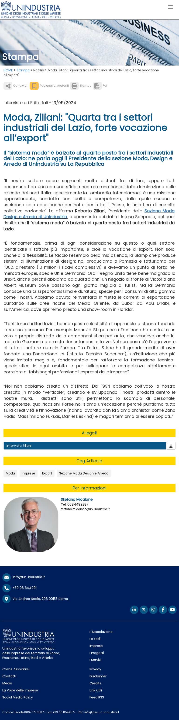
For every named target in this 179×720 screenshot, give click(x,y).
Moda (10, 473)
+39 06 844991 (24, 587)
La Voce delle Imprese (20, 690)
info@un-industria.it (28, 577)
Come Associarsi (15, 669)
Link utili (96, 690)
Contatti (9, 676)
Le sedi (95, 638)
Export (47, 473)
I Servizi (95, 660)
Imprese (28, 473)
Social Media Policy (17, 697)
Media (7, 683)
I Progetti (97, 652)
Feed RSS (97, 697)
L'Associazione (101, 631)
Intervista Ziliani (19, 445)
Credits (95, 683)
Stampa (23, 70)
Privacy (95, 669)
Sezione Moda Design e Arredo (83, 473)
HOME (8, 70)
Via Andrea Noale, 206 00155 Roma (39, 598)
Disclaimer (98, 676)
